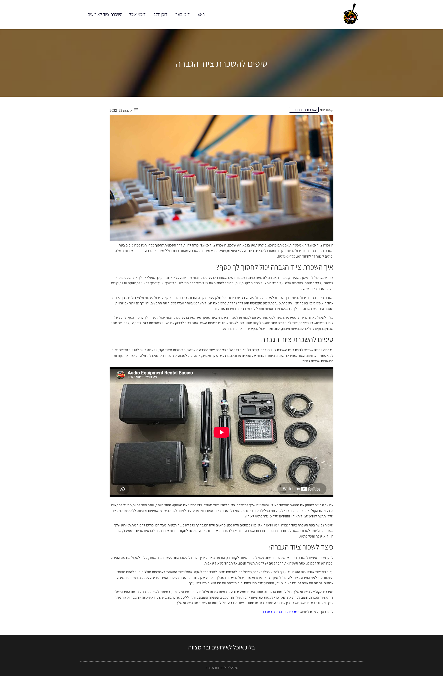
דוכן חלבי (160, 14)
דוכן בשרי (182, 14)
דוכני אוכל (137, 14)
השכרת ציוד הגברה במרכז (281, 612)
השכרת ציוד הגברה (303, 109)
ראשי (201, 14)
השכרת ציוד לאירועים (105, 14)
